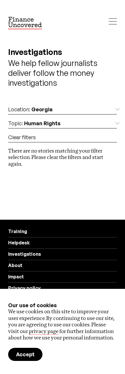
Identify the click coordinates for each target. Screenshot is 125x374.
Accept (25, 354)
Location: (30, 109)
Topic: (34, 123)
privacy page (43, 331)
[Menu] (113, 21)
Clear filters (22, 137)
